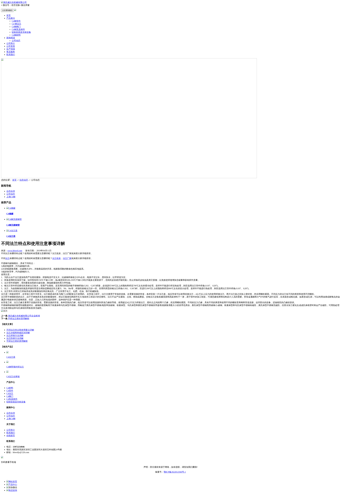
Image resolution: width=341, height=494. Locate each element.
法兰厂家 (67, 258)
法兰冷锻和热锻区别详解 (18, 333)
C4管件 (9, 391)
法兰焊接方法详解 (14, 335)
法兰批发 (56, 258)
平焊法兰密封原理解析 (18, 318)
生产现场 (10, 49)
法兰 (7, 258)
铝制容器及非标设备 (21, 32)
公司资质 (10, 46)
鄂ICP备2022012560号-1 (175, 472)
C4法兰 (9, 393)
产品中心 (13, 484)
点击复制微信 (7, 10)
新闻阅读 (10, 38)
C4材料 (9, 388)
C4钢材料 (16, 35)
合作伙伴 (10, 191)
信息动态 (23, 180)
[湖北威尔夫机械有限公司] (14, 2)
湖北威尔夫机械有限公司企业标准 (23, 316)
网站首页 (13, 481)
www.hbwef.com (14, 250)
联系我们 (10, 54)
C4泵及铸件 (11, 399)
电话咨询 (13, 490)
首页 (8, 15)
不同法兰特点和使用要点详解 (20, 330)
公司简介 (10, 43)
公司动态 (16, 40)
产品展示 (10, 18)
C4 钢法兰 (16, 24)
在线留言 (10, 435)
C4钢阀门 (16, 26)
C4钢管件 (16, 21)
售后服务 (10, 52)
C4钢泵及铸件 (18, 29)
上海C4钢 (10, 197)
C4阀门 (9, 396)
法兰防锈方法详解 (14, 338)
